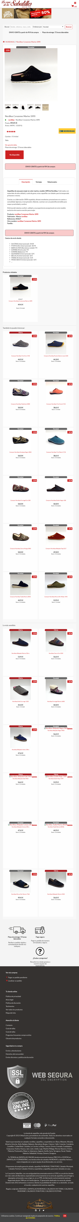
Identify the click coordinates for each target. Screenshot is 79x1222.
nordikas (11, 120)
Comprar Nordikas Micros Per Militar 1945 (55, 596)
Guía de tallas (10, 1028)
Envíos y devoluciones (13, 1051)
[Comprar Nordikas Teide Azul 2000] (20, 402)
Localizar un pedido (15, 981)
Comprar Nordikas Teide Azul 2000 (20, 404)
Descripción (26, 182)
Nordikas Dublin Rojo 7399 (56, 778)
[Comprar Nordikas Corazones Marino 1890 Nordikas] (20, 297)
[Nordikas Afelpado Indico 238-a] (20, 747)
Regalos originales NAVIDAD (16, 1189)
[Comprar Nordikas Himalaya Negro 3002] (20, 450)
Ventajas (39, 182)
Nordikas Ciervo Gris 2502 (56, 653)
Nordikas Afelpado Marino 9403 (56, 894)
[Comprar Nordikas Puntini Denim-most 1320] (56, 354)
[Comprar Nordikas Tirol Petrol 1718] (56, 450)
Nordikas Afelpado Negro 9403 (56, 730)
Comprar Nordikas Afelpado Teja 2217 (56, 548)
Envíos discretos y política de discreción (20, 1057)
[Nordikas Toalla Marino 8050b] (55, 825)
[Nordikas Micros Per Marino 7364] (20, 892)
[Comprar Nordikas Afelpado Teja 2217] (56, 546)
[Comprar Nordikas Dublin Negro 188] (56, 498)
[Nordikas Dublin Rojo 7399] (56, 776)
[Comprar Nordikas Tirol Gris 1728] (20, 354)
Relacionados (52, 182)
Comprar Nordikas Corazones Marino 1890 (20, 301)
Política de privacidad (13, 996)
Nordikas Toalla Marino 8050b (56, 827)
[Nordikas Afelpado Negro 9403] (56, 728)
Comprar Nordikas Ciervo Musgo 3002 (20, 548)
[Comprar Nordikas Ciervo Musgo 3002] (20, 546)
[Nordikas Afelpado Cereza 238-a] (20, 825)
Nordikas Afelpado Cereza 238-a (20, 827)
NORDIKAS (10, 42)
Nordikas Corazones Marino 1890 (28, 42)
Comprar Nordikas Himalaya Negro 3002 (20, 452)
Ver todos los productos (14, 1010)
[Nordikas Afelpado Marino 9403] (56, 892)
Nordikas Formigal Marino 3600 (56, 701)
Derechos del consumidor (15, 1054)
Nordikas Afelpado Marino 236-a (20, 653)
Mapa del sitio (11, 1013)
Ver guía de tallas (11, 145)
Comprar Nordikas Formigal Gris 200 (20, 500)
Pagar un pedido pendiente (17, 977)
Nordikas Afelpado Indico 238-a (20, 749)
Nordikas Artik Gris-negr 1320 (20, 701)
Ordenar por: (37, 27)
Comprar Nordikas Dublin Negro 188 (56, 500)
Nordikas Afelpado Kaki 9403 (20, 778)
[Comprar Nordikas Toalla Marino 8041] (20, 594)
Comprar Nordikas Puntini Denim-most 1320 (56, 356)
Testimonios (10, 1006)
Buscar (7, 27)
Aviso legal (9, 1000)
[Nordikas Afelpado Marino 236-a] (20, 651)
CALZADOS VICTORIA (55, 1189)
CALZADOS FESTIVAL (53, 1191)
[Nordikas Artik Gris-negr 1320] (20, 699)
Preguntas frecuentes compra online (18, 1035)
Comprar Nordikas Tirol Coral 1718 (56, 404)
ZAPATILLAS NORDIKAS (37, 1189)
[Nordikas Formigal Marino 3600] (56, 699)
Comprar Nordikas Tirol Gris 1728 (20, 356)
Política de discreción (13, 1003)
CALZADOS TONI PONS (35, 1191)
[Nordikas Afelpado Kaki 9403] (20, 776)
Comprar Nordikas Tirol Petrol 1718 (56, 452)
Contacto (9, 1025)
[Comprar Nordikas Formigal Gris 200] (20, 498)
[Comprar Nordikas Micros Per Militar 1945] (56, 594)
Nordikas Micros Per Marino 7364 (20, 894)
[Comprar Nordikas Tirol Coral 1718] (56, 402)
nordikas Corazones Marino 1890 (26, 214)
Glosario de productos (13, 1038)
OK (65, 1216)
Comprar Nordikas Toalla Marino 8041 (20, 596)
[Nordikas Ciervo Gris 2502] (56, 651)
